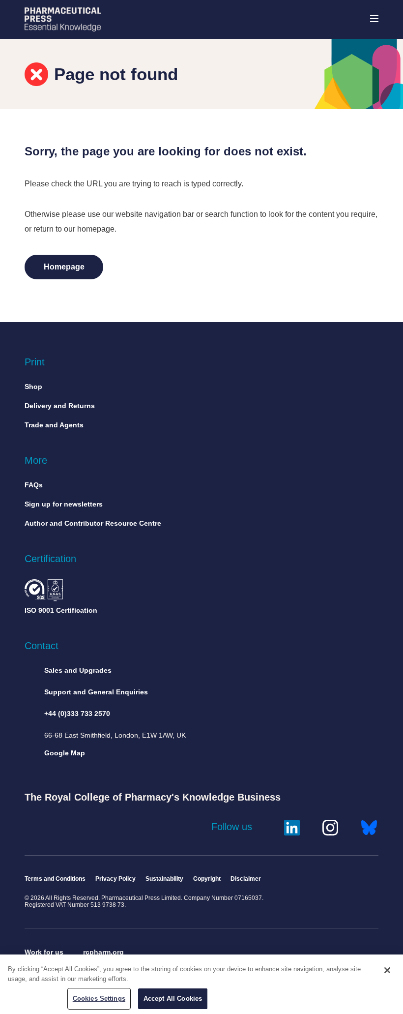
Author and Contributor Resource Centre (93, 523)
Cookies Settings (99, 998)
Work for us (44, 952)
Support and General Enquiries (96, 692)
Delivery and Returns (60, 406)
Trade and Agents (54, 425)
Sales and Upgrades (78, 670)
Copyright (207, 878)
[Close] (387, 970)
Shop (33, 386)
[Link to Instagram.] (330, 826)
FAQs (34, 485)
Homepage (64, 267)
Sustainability (164, 878)
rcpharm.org (103, 952)
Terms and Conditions (55, 878)
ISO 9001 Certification (61, 610)
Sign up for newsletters (64, 504)
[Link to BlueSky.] (369, 826)
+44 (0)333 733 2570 (77, 713)
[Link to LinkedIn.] (292, 826)
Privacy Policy (115, 878)
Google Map (64, 753)
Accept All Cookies (173, 998)
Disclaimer (245, 878)
